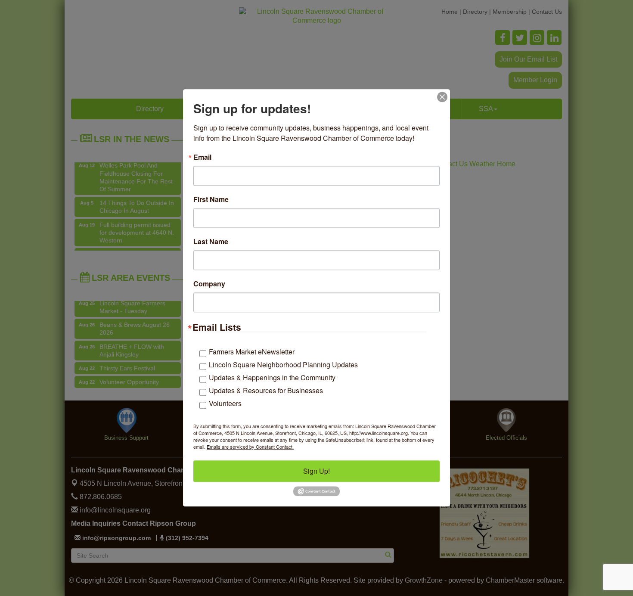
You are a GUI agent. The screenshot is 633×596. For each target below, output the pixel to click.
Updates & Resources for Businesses (266, 390)
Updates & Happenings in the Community (272, 377)
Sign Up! (316, 471)
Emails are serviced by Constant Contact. (250, 446)
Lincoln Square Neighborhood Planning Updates (283, 364)
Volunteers (225, 403)
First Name (211, 199)
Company (209, 283)
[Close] (442, 97)
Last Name (210, 241)
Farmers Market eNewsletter (252, 352)
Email (202, 157)
